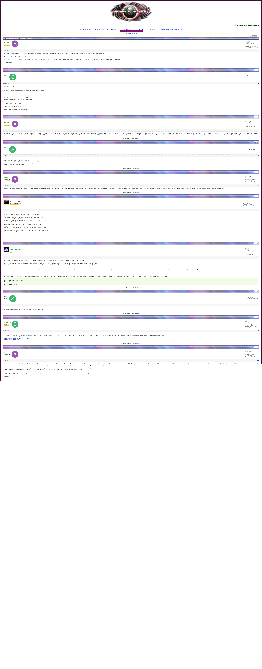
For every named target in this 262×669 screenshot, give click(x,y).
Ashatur (42, 666)
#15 (258, 568)
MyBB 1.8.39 (13, 666)
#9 (258, 330)
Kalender (252, 25)
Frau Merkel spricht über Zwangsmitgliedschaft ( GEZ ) (20, 620)
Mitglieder (245, 25)
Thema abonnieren (9, 658)
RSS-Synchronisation (37, 664)
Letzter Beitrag (222, 612)
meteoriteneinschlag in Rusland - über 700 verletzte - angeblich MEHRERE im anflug (27, 647)
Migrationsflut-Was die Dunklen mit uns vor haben (21, 616)
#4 (258, 155)
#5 (258, 185)
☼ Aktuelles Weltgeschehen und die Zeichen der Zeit (169, 29)
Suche (237, 25)
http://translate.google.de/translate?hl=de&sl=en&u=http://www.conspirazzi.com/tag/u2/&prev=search (25, 544)
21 (195, 647)
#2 (258, 83)
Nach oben (23, 664)
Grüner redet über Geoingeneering (16, 638)
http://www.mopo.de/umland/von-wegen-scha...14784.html (16, 338)
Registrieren (135, 33)
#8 (258, 304)
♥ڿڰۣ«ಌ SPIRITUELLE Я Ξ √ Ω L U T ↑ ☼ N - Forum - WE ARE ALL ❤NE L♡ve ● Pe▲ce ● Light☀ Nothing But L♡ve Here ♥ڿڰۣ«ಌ (110, 29)
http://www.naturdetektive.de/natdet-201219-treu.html (15, 439)
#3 (258, 130)
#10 (258, 360)
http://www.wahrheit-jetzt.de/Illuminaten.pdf (13, 541)
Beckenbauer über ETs (14, 634)
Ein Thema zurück (12, 600)
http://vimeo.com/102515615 (10, 449)
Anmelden (131, 33)
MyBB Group (33, 666)
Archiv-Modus (29, 664)
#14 (258, 536)
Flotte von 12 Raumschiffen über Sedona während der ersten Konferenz (26, 652)
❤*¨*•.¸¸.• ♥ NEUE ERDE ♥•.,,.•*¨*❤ (149, 29)
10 (195, 630)
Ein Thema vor (27, 600)
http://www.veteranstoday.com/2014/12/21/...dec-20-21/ (15, 56)
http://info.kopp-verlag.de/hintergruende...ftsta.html (14, 423)
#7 (258, 257)
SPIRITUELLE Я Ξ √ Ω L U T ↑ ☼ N (12, 664)
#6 (258, 210)
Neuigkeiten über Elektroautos (15, 630)
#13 (258, 511)
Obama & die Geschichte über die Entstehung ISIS (19, 612)
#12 (258, 469)
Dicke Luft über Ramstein (15, 625)
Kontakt (2, 664)
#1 (258, 50)
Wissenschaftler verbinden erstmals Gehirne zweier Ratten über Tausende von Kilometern (31, 642)
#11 (258, 397)
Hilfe (258, 25)
